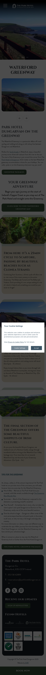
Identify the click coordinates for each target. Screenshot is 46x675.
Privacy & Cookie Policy (16, 342)
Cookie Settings (19, 348)
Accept (36, 348)
